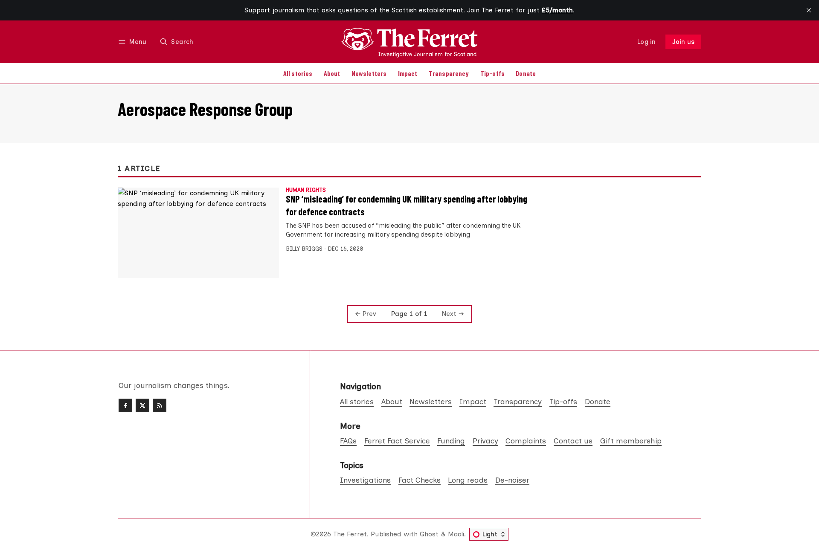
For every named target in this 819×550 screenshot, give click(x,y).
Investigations (365, 479)
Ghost (429, 534)
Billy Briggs (304, 249)
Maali (456, 534)
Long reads (468, 479)
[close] (809, 10)
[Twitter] (142, 405)
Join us (683, 42)
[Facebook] (125, 405)
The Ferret (350, 534)
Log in (646, 42)
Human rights (306, 190)
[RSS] (159, 405)
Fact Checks (419, 479)
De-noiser (512, 479)
